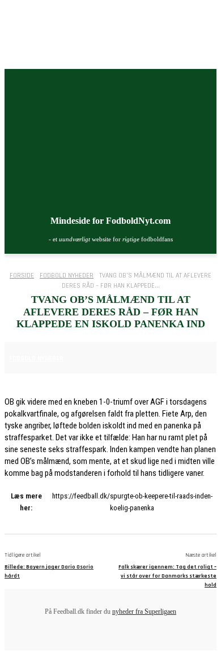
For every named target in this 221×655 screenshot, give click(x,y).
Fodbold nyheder (67, 275)
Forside (22, 275)
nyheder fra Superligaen (144, 611)
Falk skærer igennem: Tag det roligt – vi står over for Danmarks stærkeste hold (167, 575)
